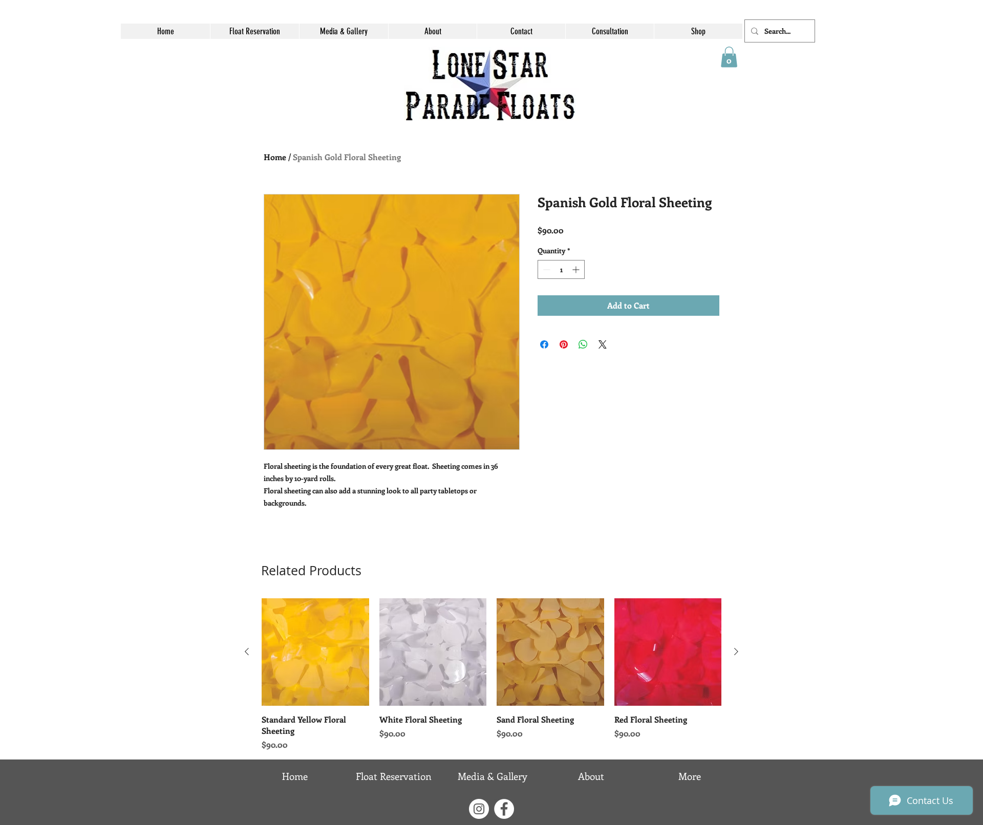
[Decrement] (545, 269)
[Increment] (576, 269)
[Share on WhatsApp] (583, 344)
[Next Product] (736, 651)
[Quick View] (315, 652)
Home (275, 156)
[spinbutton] (561, 269)
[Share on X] (602, 344)
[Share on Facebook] (544, 344)
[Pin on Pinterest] (564, 344)
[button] (729, 57)
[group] (491, 674)
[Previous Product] (247, 651)
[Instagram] (479, 809)
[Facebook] (504, 809)
